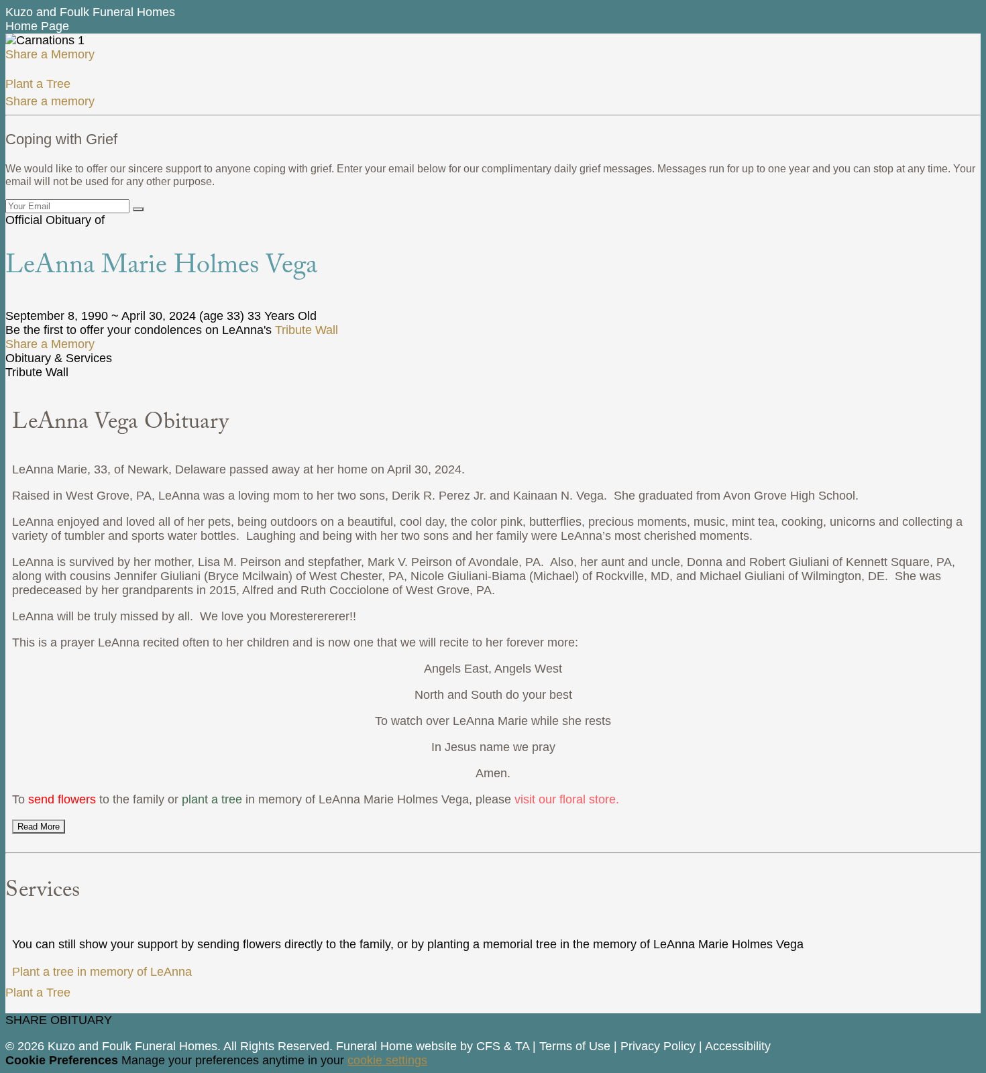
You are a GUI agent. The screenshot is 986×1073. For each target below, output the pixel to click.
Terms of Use (574, 1046)
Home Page (37, 26)
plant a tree (212, 799)
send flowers (62, 799)
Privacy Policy (658, 1046)
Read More (38, 827)
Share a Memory (50, 54)
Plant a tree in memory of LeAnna (102, 971)
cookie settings (387, 1060)
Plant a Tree (37, 84)
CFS (488, 1046)
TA (522, 1046)
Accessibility (738, 1046)
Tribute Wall (306, 330)
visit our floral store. (566, 799)
